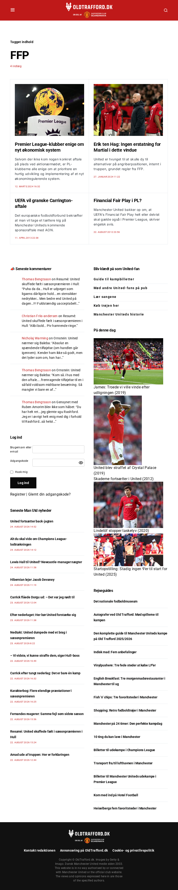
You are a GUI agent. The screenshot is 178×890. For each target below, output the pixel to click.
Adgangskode (19, 460)
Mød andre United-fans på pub (120, 288)
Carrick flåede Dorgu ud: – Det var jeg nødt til (42, 597)
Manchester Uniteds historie (119, 314)
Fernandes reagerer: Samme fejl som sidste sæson (46, 714)
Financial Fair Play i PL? (118, 200)
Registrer (17, 494)
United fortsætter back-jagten (31, 521)
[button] (12, 10)
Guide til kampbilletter (114, 279)
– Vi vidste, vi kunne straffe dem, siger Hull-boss (44, 655)
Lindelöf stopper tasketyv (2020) (121, 530)
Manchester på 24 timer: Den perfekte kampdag (128, 723)
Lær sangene (105, 297)
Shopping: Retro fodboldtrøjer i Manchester (125, 710)
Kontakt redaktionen (39, 850)
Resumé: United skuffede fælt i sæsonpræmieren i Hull (52, 321)
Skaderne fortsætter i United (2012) (124, 479)
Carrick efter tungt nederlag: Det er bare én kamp (45, 673)
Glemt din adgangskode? (49, 494)
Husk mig (21, 472)
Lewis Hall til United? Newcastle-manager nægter (46, 562)
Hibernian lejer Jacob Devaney (32, 579)
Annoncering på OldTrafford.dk (84, 850)
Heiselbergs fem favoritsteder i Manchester (125, 808)
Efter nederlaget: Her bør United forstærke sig (43, 615)
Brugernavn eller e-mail (20, 449)
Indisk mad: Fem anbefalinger (115, 652)
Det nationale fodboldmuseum (115, 601)
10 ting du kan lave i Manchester (117, 737)
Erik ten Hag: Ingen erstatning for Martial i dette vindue (127, 147)
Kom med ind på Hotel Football (116, 795)
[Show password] (80, 462)
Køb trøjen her (106, 305)
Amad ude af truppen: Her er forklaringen (39, 754)
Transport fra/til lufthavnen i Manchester (123, 763)
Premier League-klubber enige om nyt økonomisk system (49, 147)
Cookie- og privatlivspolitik (133, 850)
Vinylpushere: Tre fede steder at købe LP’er (125, 665)
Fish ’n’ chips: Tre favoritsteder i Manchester (125, 697)
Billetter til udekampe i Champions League (124, 750)
